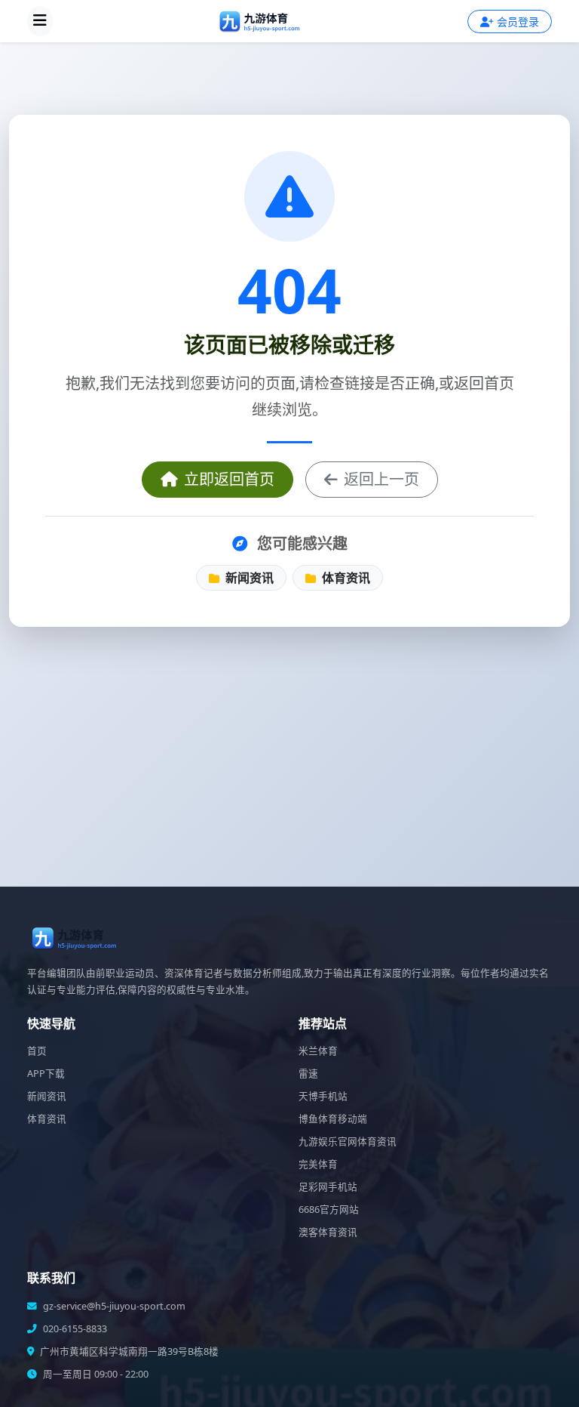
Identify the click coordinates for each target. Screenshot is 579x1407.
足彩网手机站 (328, 1186)
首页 (37, 1050)
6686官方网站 (329, 1209)
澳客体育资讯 (328, 1232)
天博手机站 (323, 1096)
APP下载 (46, 1073)
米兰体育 (318, 1050)
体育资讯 (344, 577)
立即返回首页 (229, 479)
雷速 (308, 1073)
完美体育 (318, 1164)
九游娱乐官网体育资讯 (348, 1141)
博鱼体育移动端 (333, 1118)
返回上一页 (381, 479)
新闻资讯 (248, 577)
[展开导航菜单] (40, 21)
